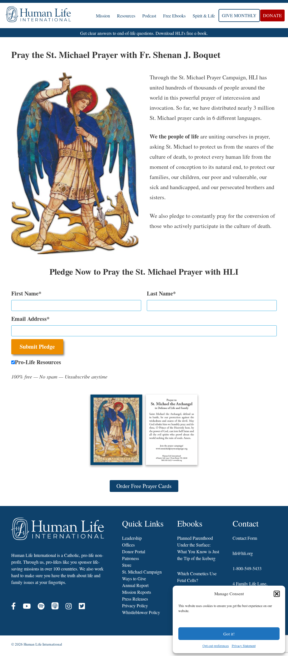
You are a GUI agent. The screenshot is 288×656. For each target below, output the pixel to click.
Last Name (160, 293)
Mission (103, 16)
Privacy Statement (244, 645)
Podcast (149, 16)
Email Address (29, 319)
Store (126, 565)
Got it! (229, 634)
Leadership (132, 538)
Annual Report (135, 585)
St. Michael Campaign (142, 572)
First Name (25, 293)
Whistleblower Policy (141, 612)
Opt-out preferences (215, 645)
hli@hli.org (243, 553)
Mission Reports (136, 592)
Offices (128, 545)
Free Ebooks (174, 16)
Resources (126, 16)
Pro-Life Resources (38, 362)
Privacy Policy (135, 605)
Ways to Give (134, 578)
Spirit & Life (204, 16)
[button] (277, 594)
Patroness (130, 558)
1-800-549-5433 (247, 568)
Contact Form (245, 538)
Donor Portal (133, 551)
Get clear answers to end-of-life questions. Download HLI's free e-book (143, 33)
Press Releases (135, 599)
